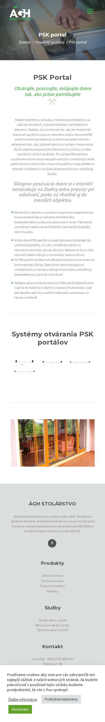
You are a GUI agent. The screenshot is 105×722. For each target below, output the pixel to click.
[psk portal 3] (80, 363)
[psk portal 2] (52, 363)
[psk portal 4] (24, 373)
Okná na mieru (53, 575)
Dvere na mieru (52, 581)
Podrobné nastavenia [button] (61, 699)
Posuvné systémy (49, 42)
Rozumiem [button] (20, 709)
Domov (24, 42)
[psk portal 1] (24, 363)
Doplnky (53, 591)
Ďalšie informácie (22, 699)
